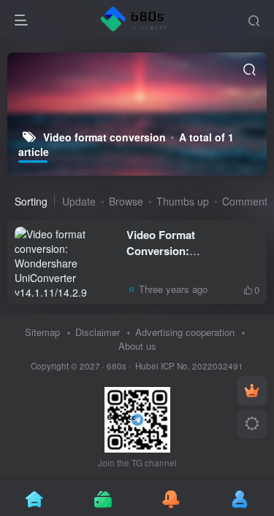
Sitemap (42, 332)
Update (79, 201)
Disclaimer (97, 332)
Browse (126, 201)
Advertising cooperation (185, 332)
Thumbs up (182, 201)
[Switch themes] (252, 424)
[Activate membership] (252, 390)
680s (116, 366)
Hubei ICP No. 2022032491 (188, 366)
